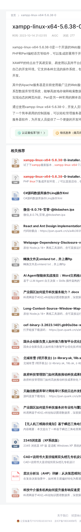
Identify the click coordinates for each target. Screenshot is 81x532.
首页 (13, 15)
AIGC (55, 35)
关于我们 (62, 515)
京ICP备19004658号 (65, 520)
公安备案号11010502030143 (36, 520)
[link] (13, 15)
